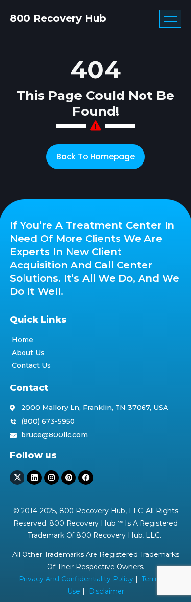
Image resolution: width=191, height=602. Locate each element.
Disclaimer (106, 591)
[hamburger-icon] (170, 19)
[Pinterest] (68, 477)
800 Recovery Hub (58, 18)
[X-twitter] (17, 477)
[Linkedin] (34, 477)
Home (22, 340)
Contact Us (31, 365)
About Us (28, 352)
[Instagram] (51, 477)
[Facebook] (85, 477)
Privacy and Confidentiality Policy (76, 579)
